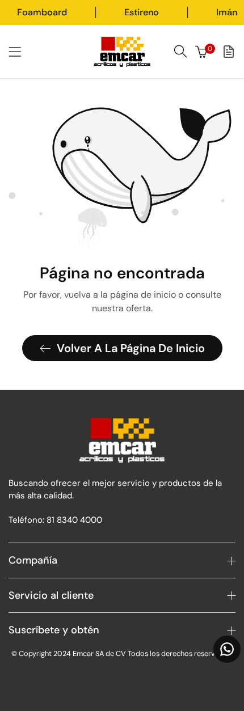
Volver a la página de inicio (131, 348)
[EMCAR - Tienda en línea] (122, 51)
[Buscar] (180, 51)
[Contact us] (227, 649)
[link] (67, 12)
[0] (201, 51)
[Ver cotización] (228, 51)
